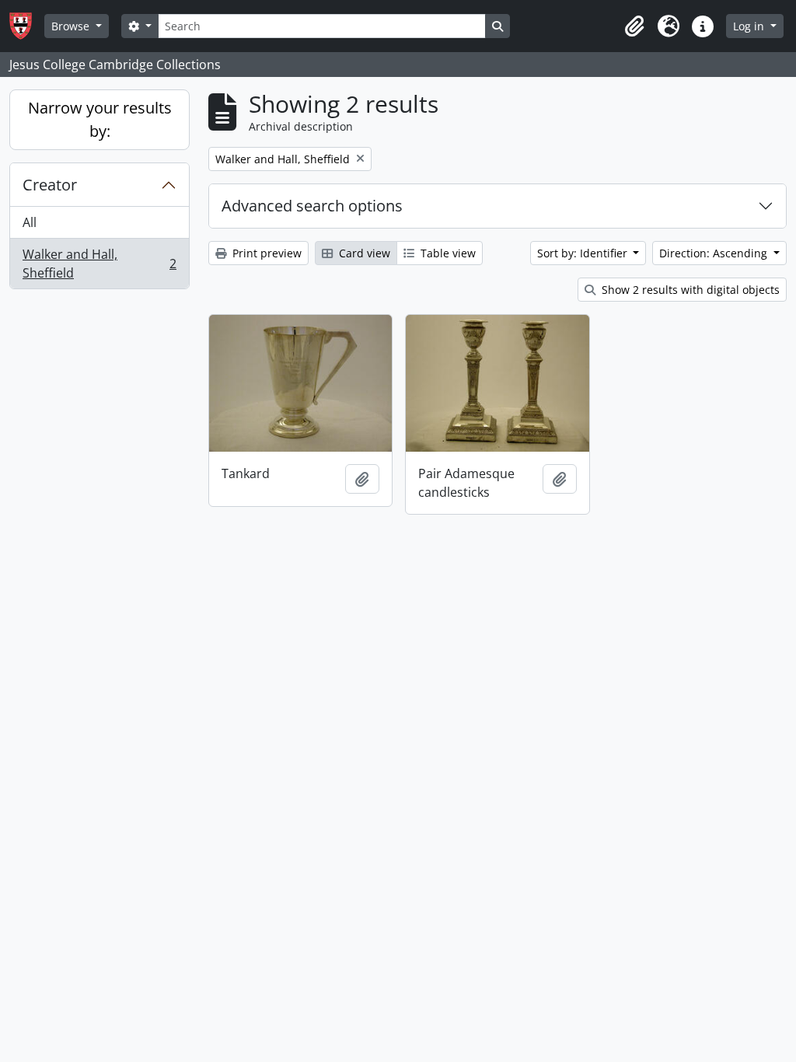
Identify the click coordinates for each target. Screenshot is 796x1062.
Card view (363, 253)
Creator (50, 184)
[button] (634, 26)
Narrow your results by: (100, 119)
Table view (446, 253)
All (30, 222)
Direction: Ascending (714, 253)
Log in (750, 26)
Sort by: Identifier (583, 253)
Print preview (265, 253)
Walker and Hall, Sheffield (99, 263)
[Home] (26, 26)
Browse (72, 26)
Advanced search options (312, 205)
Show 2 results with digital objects (689, 289)
